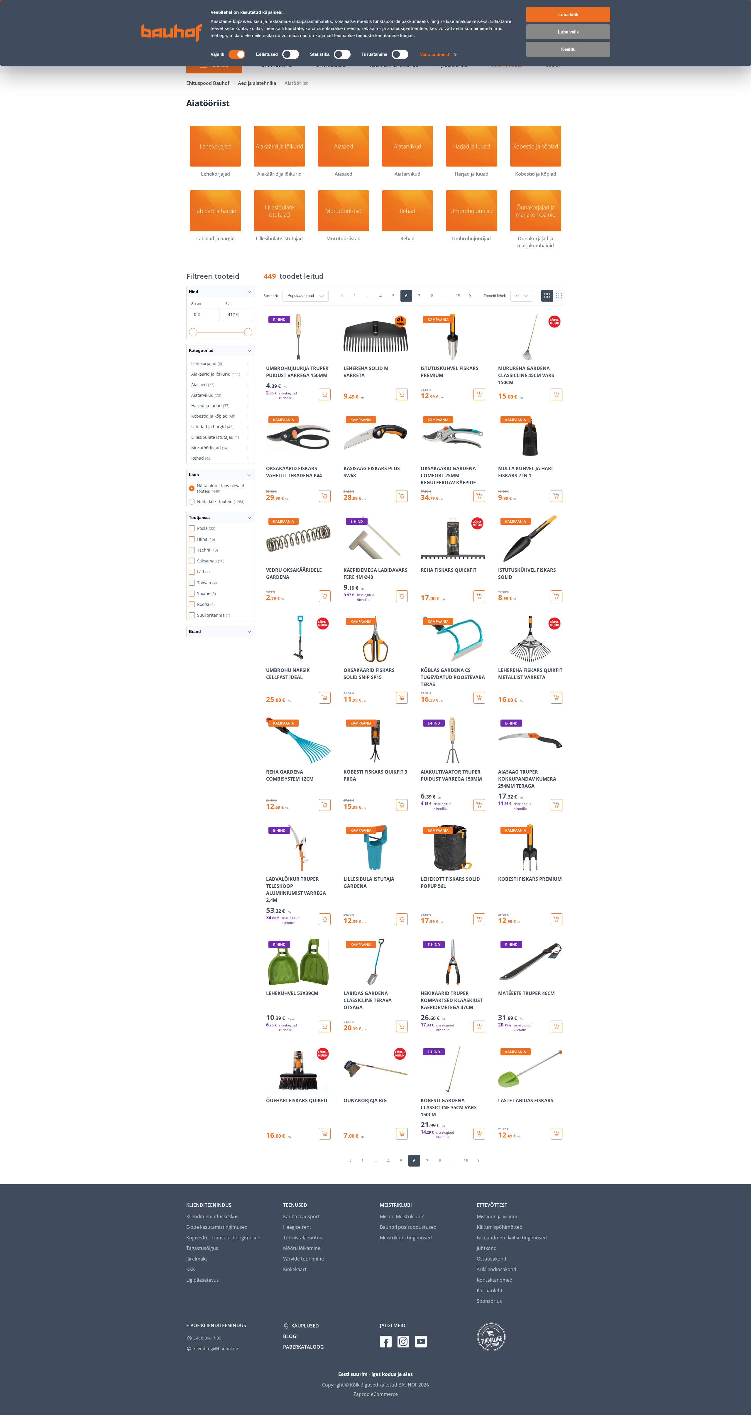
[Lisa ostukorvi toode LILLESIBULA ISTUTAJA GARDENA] (402, 919)
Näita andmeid (434, 54)
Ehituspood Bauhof (208, 83)
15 (458, 295)
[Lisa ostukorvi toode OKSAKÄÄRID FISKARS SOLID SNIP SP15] (402, 698)
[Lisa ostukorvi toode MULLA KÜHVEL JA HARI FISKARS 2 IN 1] (556, 496)
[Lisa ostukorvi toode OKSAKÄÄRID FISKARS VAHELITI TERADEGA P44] (325, 496)
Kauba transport (301, 1216)
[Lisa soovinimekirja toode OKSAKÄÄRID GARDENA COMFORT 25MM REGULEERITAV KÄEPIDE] (426, 456)
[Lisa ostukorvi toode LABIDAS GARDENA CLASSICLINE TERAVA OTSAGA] (402, 1026)
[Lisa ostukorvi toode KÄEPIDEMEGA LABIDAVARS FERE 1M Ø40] (402, 596)
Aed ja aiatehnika (257, 83)
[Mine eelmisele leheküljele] (342, 296)
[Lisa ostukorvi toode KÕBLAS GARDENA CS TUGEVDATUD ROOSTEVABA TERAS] (479, 698)
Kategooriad (201, 350)
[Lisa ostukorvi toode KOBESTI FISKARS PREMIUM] (556, 919)
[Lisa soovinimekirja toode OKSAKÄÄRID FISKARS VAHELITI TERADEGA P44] (271, 456)
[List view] (559, 296)
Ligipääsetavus (202, 1280)
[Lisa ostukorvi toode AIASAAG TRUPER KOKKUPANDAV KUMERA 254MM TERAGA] (556, 805)
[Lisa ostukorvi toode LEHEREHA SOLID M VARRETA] (402, 394)
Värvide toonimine (303, 1259)
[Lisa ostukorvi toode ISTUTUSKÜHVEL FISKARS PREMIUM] (479, 394)
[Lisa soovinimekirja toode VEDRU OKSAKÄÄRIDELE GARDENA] (271, 558)
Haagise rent (297, 1227)
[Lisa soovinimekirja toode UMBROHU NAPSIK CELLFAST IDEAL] (271, 658)
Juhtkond (487, 1248)
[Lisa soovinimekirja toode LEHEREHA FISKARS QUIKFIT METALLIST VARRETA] (503, 658)
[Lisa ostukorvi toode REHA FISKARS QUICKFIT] (479, 596)
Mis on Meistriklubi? (402, 1216)
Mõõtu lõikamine (301, 1248)
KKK (190, 1269)
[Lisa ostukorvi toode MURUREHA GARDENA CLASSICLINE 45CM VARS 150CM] (556, 394)
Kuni (228, 303)
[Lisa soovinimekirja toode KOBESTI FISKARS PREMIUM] (503, 867)
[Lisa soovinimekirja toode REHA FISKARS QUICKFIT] (426, 558)
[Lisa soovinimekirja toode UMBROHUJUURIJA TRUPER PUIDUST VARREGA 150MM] (271, 356)
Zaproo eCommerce (375, 1394)
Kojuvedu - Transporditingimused (223, 1237)
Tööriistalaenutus (302, 1237)
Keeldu (568, 49)
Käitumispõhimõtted (499, 1227)
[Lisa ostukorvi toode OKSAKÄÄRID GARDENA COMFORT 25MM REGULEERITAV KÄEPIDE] (479, 496)
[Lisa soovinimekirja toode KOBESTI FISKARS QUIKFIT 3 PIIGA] (348, 759)
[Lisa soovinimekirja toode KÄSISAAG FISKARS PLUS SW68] (348, 456)
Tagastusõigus (202, 1248)
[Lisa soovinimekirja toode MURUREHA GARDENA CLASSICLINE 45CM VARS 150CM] (503, 356)
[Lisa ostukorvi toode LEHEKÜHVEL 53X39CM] (325, 1026)
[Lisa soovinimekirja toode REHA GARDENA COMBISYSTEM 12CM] (271, 759)
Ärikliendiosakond (496, 1269)
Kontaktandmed (494, 1280)
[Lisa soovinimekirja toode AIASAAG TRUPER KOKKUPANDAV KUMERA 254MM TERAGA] (503, 759)
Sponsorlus (489, 1301)
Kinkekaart (295, 1269)
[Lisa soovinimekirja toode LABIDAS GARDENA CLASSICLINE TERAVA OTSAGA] (348, 981)
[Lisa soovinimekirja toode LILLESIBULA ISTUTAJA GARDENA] (348, 867)
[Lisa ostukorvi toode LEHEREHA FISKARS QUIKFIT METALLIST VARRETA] (556, 698)
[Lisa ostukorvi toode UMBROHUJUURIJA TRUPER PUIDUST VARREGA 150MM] (325, 394)
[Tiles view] (547, 296)
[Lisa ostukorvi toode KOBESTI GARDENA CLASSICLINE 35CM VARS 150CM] (479, 1134)
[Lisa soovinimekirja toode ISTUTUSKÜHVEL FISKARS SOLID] (503, 558)
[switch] (290, 54)
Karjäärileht (490, 1290)
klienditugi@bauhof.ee (215, 1348)
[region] (414, 726)
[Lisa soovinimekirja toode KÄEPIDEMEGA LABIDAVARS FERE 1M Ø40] (348, 558)
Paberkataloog (303, 1347)
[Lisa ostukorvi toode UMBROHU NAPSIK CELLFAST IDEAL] (325, 698)
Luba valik (568, 31)
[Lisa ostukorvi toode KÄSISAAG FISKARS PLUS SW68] (402, 496)
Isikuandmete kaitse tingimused (512, 1237)
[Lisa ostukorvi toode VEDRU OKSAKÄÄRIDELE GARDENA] (325, 596)
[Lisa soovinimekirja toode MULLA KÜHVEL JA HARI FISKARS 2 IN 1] (503, 456)
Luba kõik (568, 14)
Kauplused (304, 1325)
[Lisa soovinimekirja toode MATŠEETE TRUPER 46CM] (503, 981)
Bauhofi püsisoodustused (408, 1227)
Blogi (290, 1336)
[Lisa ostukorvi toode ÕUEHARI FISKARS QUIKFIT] (325, 1134)
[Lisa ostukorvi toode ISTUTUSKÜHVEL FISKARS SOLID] (556, 596)
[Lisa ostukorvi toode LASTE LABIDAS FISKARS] (556, 1134)
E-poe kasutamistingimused (217, 1227)
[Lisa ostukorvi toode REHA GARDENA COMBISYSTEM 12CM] (325, 805)
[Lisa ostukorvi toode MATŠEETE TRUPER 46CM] (556, 1026)
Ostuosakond (491, 1259)
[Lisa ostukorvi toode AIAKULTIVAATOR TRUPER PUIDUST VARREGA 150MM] (479, 805)
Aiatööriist (296, 83)
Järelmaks (197, 1259)
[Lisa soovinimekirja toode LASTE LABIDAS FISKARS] (503, 1088)
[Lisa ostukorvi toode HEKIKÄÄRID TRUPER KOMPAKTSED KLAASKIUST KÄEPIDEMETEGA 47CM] (479, 1026)
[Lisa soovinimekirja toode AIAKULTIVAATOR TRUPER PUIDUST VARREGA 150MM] (426, 759)
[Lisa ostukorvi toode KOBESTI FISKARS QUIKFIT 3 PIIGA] (402, 805)
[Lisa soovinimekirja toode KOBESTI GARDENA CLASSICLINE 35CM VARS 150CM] (426, 1088)
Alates (196, 303)
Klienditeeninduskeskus (212, 1216)
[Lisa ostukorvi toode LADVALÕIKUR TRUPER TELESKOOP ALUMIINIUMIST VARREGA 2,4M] (325, 919)
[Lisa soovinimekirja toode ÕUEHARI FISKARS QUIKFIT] (271, 1088)
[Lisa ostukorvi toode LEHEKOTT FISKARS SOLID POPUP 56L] (479, 919)
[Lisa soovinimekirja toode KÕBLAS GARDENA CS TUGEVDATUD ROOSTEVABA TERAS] (426, 658)
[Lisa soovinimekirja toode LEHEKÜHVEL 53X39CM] (271, 981)
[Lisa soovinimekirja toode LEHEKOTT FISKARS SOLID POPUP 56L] (426, 867)
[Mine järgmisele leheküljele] (470, 296)
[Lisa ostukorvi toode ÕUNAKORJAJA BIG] (402, 1134)
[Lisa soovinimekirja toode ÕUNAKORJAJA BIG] (348, 1088)
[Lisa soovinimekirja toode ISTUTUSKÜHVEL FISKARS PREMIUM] (426, 356)
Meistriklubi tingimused (406, 1237)
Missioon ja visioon (498, 1216)
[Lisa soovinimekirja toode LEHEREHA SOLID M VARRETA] (348, 356)
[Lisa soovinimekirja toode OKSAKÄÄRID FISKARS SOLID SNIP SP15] (348, 658)
